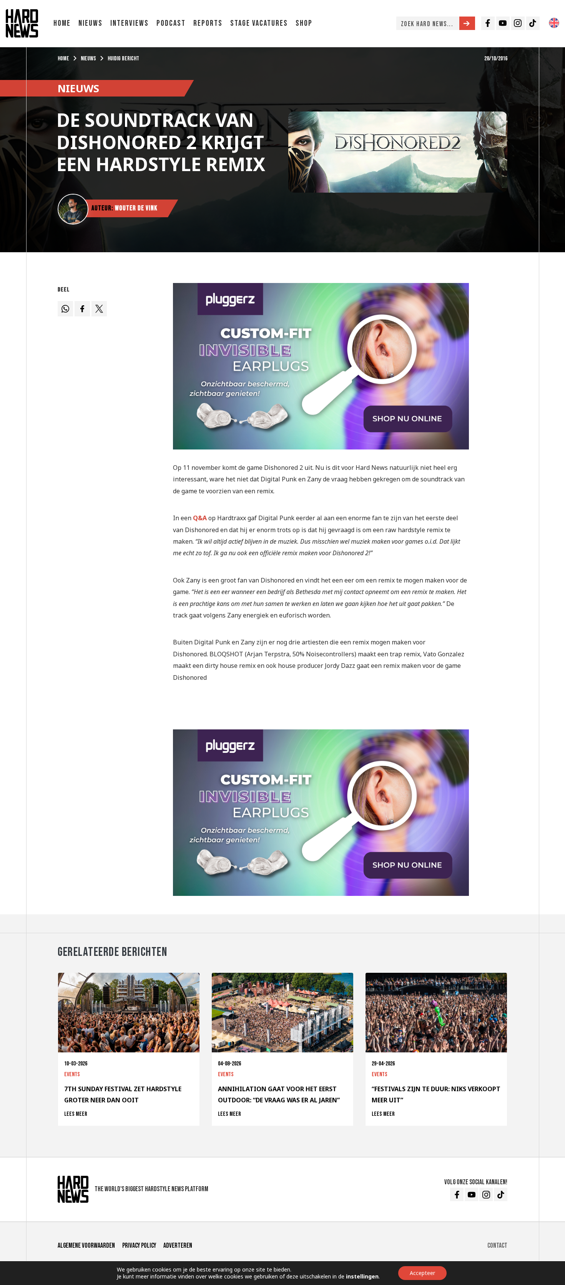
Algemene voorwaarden (86, 1246)
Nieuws (90, 23)
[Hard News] (22, 22)
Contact (497, 1246)
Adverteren (177, 1246)
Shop (304, 23)
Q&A (200, 518)
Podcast (171, 23)
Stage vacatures (259, 23)
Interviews (129, 23)
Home (62, 23)
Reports (208, 23)
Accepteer (422, 1273)
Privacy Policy (139, 1246)
